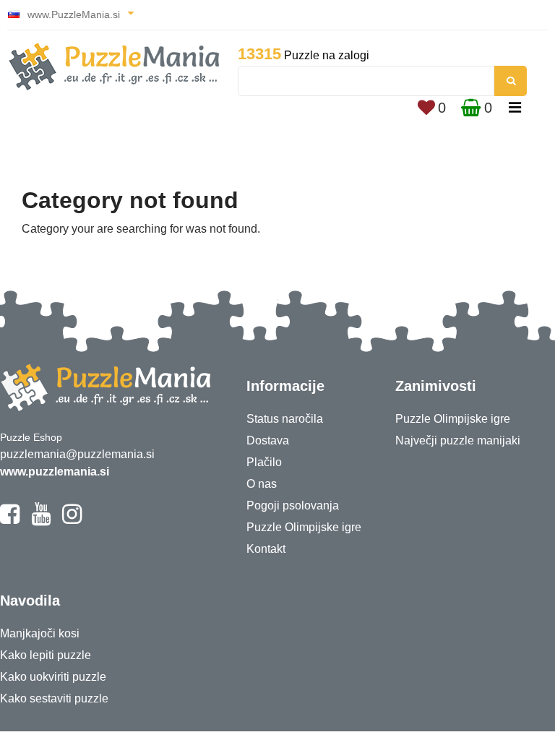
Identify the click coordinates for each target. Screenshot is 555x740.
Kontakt (265, 549)
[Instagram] (72, 520)
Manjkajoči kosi (39, 633)
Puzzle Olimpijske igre (303, 527)
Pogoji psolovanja (292, 505)
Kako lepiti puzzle (45, 655)
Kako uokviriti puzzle (53, 677)
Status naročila (284, 419)
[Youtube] (41, 520)
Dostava (267, 440)
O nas (261, 484)
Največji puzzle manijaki (457, 440)
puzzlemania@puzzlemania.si (77, 454)
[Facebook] (10, 520)
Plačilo (264, 462)
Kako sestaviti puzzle (54, 698)
